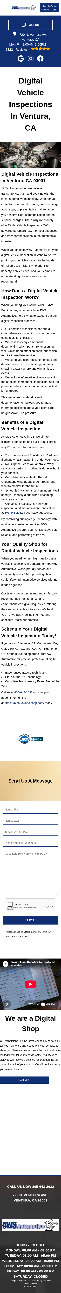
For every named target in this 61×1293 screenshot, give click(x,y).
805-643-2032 (14, 512)
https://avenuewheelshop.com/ (24, 703)
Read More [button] (24, 1080)
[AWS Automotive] (24, 7)
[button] (21, 58)
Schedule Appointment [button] (50, 7)
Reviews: (17, 49)
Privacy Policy (30, 1284)
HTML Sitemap (30, 1286)
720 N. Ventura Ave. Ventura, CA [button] (33, 37)
